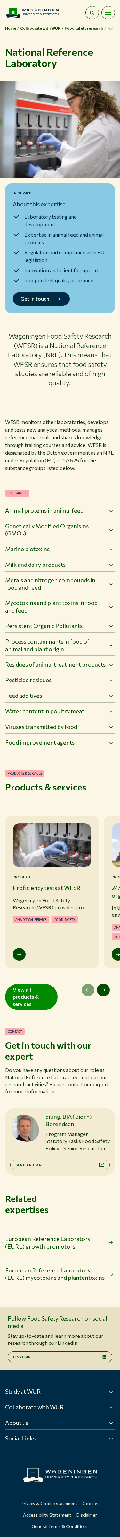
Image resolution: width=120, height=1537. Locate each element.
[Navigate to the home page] (32, 13)
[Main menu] (108, 12)
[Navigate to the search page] (92, 12)
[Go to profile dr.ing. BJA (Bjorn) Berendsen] (25, 1128)
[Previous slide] (88, 990)
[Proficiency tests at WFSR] (19, 954)
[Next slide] (103, 990)
